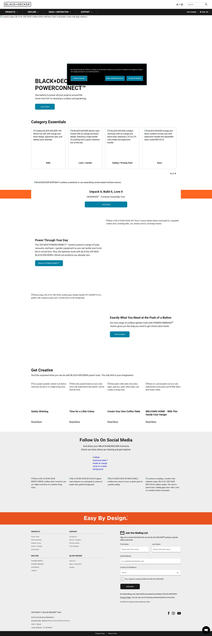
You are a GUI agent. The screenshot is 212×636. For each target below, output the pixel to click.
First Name (124, 544)
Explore (32, 12)
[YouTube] (119, 463)
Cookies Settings (79, 78)
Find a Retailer (191, 12)
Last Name (156, 544)
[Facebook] (100, 463)
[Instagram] (113, 463)
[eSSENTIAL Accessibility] (179, 4)
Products (10, 12)
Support (85, 12)
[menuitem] (11, 12)
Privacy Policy (125, 597)
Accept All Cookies (134, 78)
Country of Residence (128, 567)
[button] (168, 613)
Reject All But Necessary (114, 78)
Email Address (125, 556)
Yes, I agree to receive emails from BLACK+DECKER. (144, 579)
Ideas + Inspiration (58, 12)
